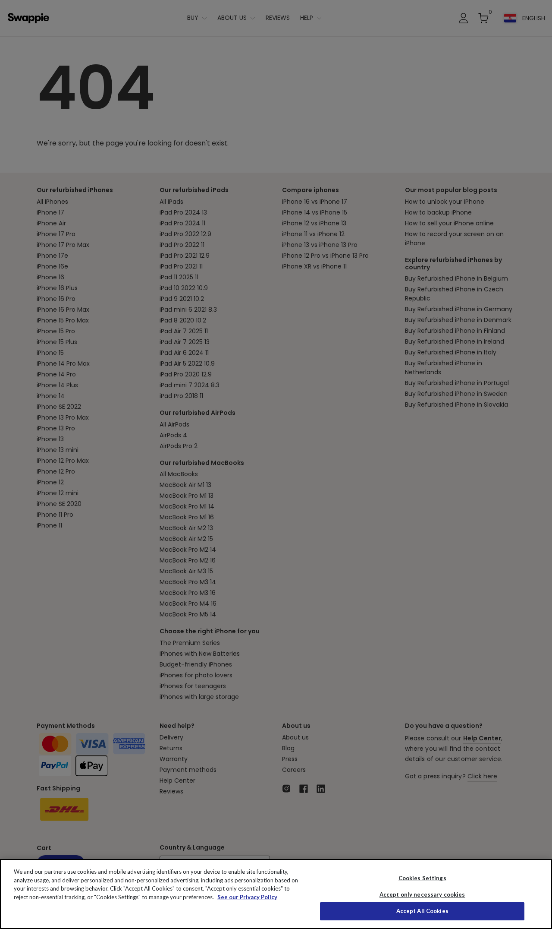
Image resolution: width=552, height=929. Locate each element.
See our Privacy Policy (247, 897)
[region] (276, 894)
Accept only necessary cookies (422, 894)
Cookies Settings (422, 878)
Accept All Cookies (422, 910)
